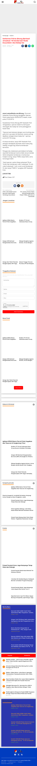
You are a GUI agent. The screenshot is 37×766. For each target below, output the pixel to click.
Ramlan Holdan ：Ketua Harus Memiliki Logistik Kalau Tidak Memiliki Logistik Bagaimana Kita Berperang (19, 660)
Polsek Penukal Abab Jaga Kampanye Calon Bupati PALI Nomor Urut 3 (22, 588)
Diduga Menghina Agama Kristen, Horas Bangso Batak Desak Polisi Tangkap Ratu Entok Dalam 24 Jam (26, 241)
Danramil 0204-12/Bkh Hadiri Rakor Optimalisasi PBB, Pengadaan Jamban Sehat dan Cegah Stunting (22, 611)
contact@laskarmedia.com (13, 760)
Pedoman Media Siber (7, 763)
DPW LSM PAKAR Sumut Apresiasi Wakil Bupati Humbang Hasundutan (9, 192)
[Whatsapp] (32, 46)
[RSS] (22, 185)
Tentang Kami (12, 762)
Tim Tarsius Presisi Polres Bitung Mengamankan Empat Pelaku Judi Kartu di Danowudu (27, 193)
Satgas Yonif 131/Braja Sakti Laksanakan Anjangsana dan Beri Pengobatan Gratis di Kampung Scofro (22, 620)
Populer (10, 655)
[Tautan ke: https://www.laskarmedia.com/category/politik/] (34, 529)
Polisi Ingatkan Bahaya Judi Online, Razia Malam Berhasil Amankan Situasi (22, 509)
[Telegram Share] (29, 46)
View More (18, 388)
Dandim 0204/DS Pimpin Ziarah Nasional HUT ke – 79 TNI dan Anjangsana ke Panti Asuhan (22, 722)
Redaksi (20, 762)
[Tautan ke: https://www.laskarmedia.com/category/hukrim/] (34, 405)
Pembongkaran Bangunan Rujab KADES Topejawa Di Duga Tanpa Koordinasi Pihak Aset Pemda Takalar (20, 692)
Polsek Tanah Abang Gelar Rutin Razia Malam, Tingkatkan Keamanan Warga (22, 518)
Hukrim (4, 46)
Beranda (3, 762)
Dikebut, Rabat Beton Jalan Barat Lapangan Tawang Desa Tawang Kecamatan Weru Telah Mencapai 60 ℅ (19, 673)
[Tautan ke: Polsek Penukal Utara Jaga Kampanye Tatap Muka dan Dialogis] (6, 503)
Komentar (27, 655)
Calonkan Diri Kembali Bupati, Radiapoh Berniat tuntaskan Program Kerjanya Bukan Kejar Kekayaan (22, 579)
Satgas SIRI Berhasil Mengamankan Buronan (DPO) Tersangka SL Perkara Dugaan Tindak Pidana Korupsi (9, 241)
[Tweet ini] (26, 46)
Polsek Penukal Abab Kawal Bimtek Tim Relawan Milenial (22, 571)
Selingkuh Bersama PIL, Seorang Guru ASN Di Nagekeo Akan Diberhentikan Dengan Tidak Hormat (19, 686)
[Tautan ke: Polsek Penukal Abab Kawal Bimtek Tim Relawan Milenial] (6, 573)
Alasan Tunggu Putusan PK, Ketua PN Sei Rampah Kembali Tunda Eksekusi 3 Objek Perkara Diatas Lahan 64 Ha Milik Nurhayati (26, 262)
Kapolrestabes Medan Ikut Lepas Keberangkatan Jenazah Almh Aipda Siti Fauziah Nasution (20, 679)
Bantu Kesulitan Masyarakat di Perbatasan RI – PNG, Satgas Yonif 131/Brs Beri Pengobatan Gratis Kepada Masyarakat (22, 628)
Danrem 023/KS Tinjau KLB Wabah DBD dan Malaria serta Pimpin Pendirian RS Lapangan (22, 637)
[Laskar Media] (19, 2)
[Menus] (2, 2)
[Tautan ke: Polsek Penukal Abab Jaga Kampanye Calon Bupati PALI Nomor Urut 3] (6, 590)
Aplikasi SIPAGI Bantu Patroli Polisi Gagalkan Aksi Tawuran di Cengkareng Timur (9, 221)
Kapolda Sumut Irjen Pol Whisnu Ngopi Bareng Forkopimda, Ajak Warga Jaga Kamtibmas (22, 596)
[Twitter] (18, 185)
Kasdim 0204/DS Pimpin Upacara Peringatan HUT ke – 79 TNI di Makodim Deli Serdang (22, 731)
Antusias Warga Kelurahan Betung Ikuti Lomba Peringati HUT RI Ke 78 (19, 666)
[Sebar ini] (22, 46)
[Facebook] (15, 185)
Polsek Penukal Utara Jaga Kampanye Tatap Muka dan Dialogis (22, 501)
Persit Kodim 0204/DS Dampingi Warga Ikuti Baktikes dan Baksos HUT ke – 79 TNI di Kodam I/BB (22, 645)
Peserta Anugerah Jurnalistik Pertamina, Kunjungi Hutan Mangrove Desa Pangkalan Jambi (17, 496)
